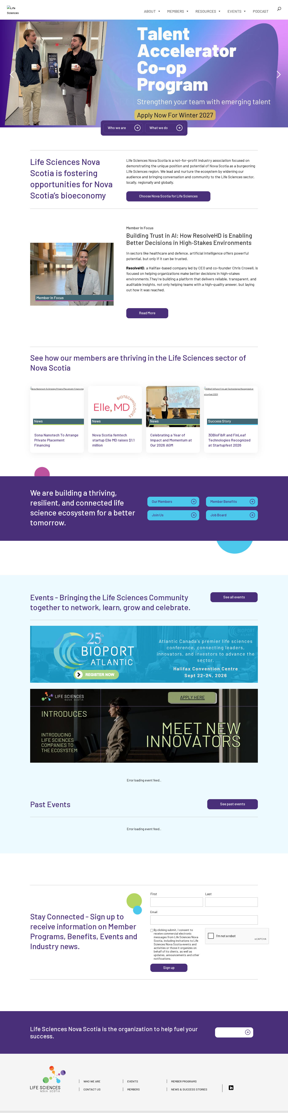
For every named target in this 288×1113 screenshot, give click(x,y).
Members (175, 11)
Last (208, 894)
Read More (147, 313)
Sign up (169, 967)
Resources (205, 11)
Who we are (117, 127)
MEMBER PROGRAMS (184, 1081)
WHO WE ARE (91, 1081)
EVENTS (132, 1081)
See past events (232, 804)
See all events (234, 597)
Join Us (157, 515)
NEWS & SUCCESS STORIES (189, 1089)
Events (234, 11)
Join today (227, 1032)
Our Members (162, 501)
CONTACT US (92, 1089)
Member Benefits (223, 501)
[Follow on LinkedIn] (231, 1087)
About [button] (150, 11)
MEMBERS (133, 1089)
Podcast (261, 11)
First (153, 894)
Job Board (218, 515)
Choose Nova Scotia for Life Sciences (168, 196)
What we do (158, 127)
